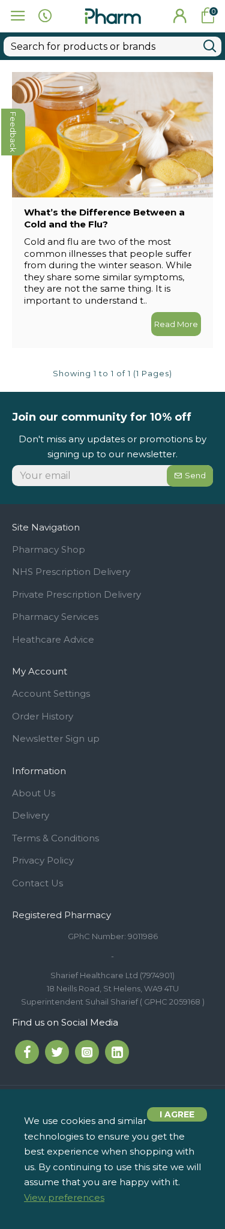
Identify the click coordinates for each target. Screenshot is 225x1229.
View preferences (64, 1197)
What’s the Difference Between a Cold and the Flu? (104, 218)
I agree (177, 1114)
